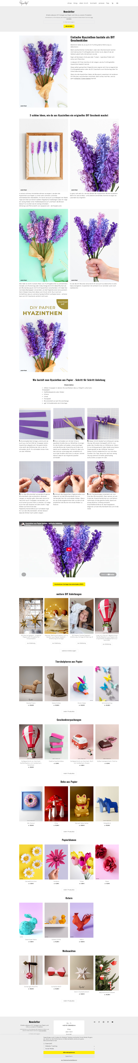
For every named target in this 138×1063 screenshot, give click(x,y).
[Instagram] (103, 1022)
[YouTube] (112, 1022)
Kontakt (69, 1034)
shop (70, 3)
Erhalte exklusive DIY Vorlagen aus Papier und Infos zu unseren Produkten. (69, 15)
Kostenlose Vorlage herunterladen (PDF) (69, 584)
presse (101, 3)
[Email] (94, 1022)
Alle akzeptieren (69, 1052)
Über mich (83, 3)
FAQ (107, 3)
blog (75, 3)
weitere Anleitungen (69, 651)
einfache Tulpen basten (82, 78)
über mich (69, 1032)
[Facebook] (99, 1022)
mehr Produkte (69, 711)
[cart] (112, 3)
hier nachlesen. (42, 1030)
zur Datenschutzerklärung (69, 1060)
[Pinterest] (108, 1022)
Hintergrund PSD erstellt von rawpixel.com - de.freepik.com (40, 206)
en (117, 3)
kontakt (93, 3)
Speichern (69, 1056)
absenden (69, 26)
